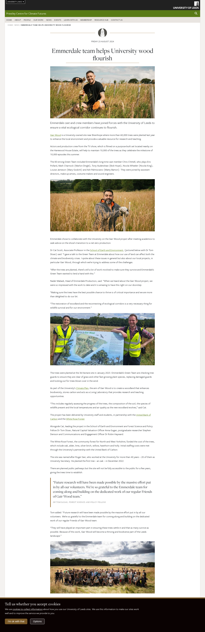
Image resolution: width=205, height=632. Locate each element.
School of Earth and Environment (106, 250)
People (27, 19)
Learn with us (71, 19)
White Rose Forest (75, 419)
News (48, 19)
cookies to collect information (28, 609)
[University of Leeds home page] (186, 4)
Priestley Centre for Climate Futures (26, 13)
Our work (38, 19)
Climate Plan (82, 388)
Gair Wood (55, 135)
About (18, 19)
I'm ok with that (16, 621)
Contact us (116, 19)
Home (9, 19)
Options (37, 621)
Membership (86, 19)
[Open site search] (196, 13)
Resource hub (101, 19)
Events (57, 19)
